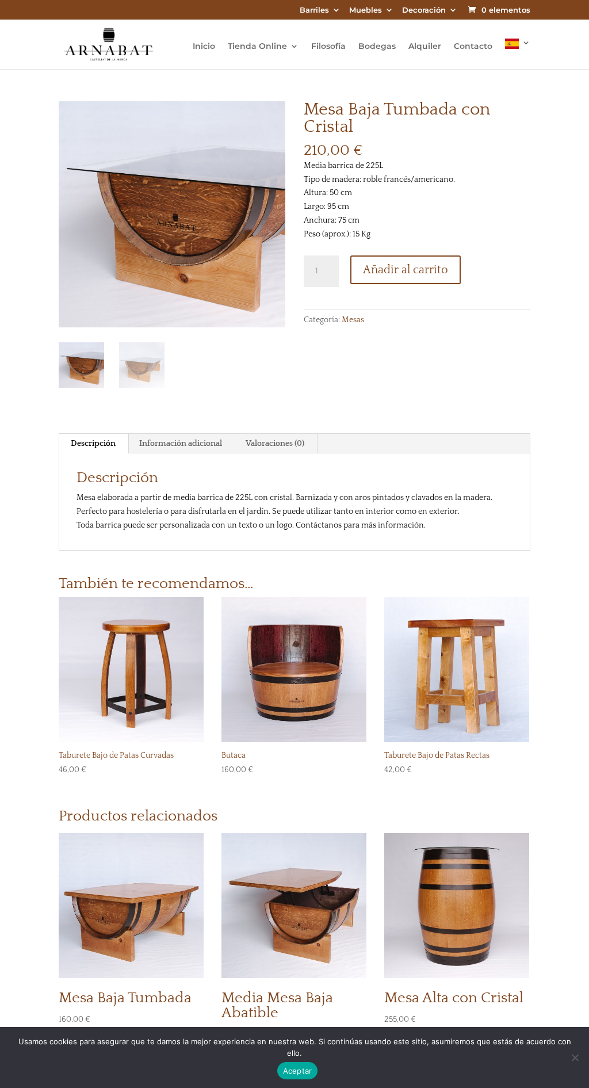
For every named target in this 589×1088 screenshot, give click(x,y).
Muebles (365, 10)
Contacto (473, 46)
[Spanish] (517, 54)
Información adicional (180, 443)
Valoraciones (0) (275, 443)
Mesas (353, 320)
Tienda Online (257, 46)
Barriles (314, 10)
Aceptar (297, 1070)
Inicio (204, 46)
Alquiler (424, 46)
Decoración (424, 10)
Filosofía (328, 46)
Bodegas (377, 46)
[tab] (93, 443)
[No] (574, 1057)
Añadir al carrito (405, 270)
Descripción (93, 443)
